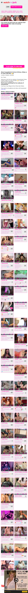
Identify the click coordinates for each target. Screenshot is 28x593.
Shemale (14, 11)
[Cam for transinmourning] (7, 548)
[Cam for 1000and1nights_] (7, 482)
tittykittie (5, 521)
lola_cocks (18, 328)
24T (25, 215)
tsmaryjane (18, 120)
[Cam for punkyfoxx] (7, 290)
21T (25, 329)
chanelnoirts (5, 391)
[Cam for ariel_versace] (7, 565)
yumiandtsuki (19, 391)
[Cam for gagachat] (20, 145)
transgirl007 (18, 521)
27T (25, 121)
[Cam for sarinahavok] (7, 145)
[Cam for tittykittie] (7, 515)
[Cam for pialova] (20, 257)
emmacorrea (18, 496)
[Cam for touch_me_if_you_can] (7, 114)
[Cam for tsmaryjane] (20, 114)
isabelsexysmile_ (19, 375)
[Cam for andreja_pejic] (20, 97)
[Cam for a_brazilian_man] (7, 401)
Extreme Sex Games (11, 12)
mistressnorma (6, 95)
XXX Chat (18, 12)
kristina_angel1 (19, 488)
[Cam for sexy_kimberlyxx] (20, 178)
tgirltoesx (4, 439)
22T (25, 185)
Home (2, 11)
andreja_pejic (18, 103)
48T (12, 96)
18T (12, 424)
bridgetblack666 (6, 200)
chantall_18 (5, 328)
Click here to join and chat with (14, 67)
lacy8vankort (19, 238)
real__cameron (19, 280)
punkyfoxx (5, 296)
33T (25, 239)
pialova (17, 263)
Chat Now (4, 25)
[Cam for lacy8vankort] (20, 236)
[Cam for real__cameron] (20, 274)
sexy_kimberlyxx (19, 184)
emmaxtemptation (7, 168)
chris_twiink (18, 407)
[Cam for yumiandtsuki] (20, 385)
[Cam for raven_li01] (20, 531)
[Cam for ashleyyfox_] (7, 365)
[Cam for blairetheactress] (20, 302)
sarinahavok (5, 151)
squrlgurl (18, 192)
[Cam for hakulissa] (20, 565)
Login (8, 6)
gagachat (18, 151)
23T (25, 105)
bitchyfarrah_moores (21, 472)
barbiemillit (5, 126)
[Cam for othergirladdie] (7, 449)
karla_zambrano (6, 184)
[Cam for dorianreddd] (7, 224)
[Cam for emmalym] (7, 334)
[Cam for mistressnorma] (7, 93)
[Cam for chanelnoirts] (7, 385)
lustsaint (4, 246)
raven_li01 (18, 537)
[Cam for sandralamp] (20, 128)
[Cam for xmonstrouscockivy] (7, 208)
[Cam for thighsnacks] (7, 466)
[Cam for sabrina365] (20, 208)
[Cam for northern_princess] (20, 338)
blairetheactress (20, 304)
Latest (20, 11)
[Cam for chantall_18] (7, 322)
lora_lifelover (6, 537)
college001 (18, 288)
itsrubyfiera (5, 359)
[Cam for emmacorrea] (20, 494)
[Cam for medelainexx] (20, 449)
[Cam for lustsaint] (7, 240)
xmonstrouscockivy (7, 213)
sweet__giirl (18, 359)
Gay (18, 11)
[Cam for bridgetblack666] (7, 194)
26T (12, 231)
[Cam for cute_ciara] (7, 417)
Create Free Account (16, 6)
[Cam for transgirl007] (20, 515)
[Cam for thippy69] (20, 162)
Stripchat (3, 12)
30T (25, 153)
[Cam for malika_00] (7, 274)
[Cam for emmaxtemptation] (7, 162)
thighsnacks (5, 472)
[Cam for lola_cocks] (20, 322)
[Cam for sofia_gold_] (20, 224)
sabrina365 (18, 213)
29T (12, 298)
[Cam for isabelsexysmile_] (20, 369)
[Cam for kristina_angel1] (20, 482)
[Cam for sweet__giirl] (20, 353)
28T (12, 153)
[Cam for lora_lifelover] (7, 531)
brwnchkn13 (18, 554)
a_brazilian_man (6, 407)
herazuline (5, 263)
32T (12, 392)
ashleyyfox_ (5, 367)
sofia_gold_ (18, 229)
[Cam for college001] (20, 286)
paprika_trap (18, 439)
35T (12, 314)
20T (13, 169)
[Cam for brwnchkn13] (20, 548)
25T (12, 127)
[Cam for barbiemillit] (7, 124)
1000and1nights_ (6, 488)
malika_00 (4, 280)
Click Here (3, 89)
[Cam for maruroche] (7, 306)
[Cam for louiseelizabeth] (20, 417)
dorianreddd (5, 229)
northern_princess (20, 344)
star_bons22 (5, 504)
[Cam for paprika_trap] (20, 433)
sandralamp (18, 134)
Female (6, 11)
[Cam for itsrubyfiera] (7, 353)
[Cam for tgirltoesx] (7, 433)
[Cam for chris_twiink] (20, 401)
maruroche (5, 312)
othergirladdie (6, 455)
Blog (21, 12)
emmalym (4, 336)
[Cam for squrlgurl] (20, 190)
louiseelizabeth (19, 423)
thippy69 (17, 168)
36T (12, 408)
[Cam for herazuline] (7, 257)
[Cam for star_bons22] (7, 498)
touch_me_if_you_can (7, 120)
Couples (10, 11)
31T (12, 361)
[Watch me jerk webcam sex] (10, 2)
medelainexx (18, 455)
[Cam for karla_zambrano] (7, 178)
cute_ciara (5, 423)
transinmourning (6, 554)
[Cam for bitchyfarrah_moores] (20, 466)
